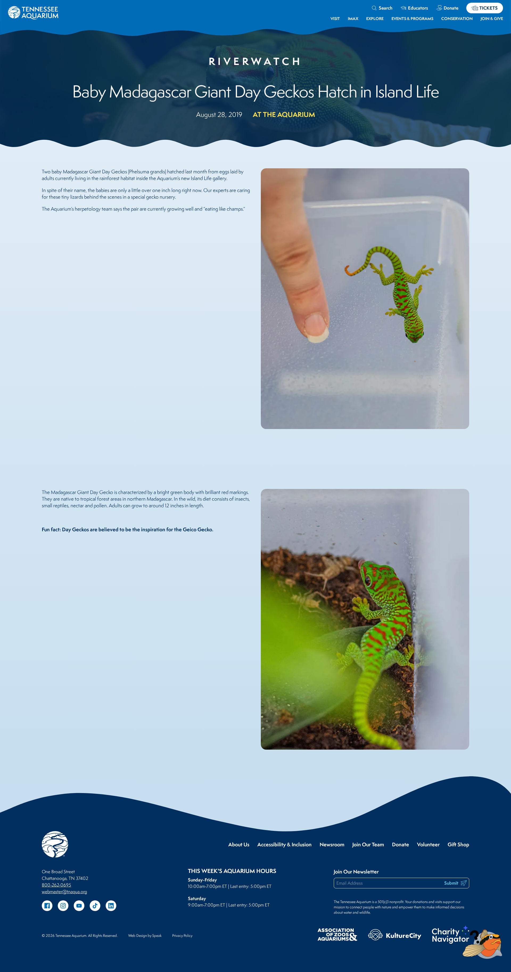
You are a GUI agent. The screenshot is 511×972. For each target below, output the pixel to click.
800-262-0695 (56, 885)
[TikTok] (95, 905)
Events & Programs (412, 18)
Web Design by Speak (145, 935)
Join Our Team (368, 844)
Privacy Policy (182, 935)
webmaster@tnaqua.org (64, 892)
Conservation (457, 18)
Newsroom (332, 844)
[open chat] (483, 944)
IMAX (353, 18)
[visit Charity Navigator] (450, 935)
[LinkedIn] (111, 905)
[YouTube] (79, 905)
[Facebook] (47, 905)
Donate (451, 8)
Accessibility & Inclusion (284, 844)
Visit (335, 18)
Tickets (488, 8)
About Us (238, 844)
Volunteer (428, 844)
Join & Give (492, 18)
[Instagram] (63, 905)
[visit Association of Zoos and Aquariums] (337, 935)
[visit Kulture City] (394, 935)
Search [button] (385, 8)
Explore (375, 18)
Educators (418, 8)
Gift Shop (458, 844)
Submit (451, 883)
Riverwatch (256, 61)
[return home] (33, 9)
